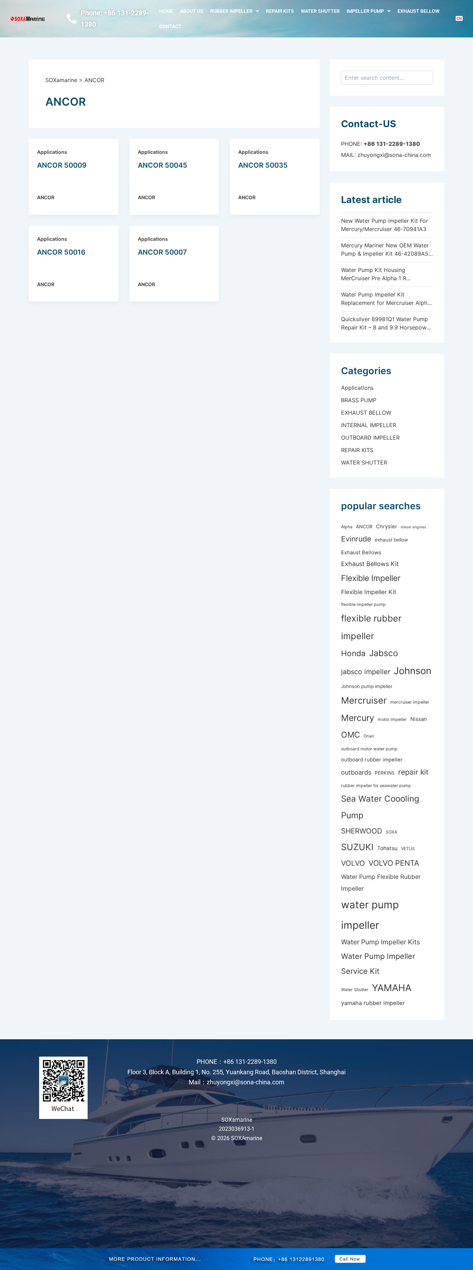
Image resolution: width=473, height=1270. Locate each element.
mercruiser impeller (409, 702)
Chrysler (386, 526)
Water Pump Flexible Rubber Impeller (381, 882)
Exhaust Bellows (361, 552)
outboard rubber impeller (372, 760)
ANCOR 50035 (263, 165)
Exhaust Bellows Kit (370, 563)
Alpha (346, 526)
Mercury (357, 718)
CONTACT (170, 26)
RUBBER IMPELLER (231, 11)
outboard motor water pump (369, 748)
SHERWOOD (361, 831)
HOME (166, 11)
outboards (356, 772)
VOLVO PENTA (393, 862)
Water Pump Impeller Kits (380, 942)
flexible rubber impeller (371, 627)
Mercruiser (364, 700)
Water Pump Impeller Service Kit (378, 964)
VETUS (408, 848)
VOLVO (353, 863)
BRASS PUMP (358, 400)
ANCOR (45, 197)
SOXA (391, 832)
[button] (234, 11)
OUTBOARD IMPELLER (370, 437)
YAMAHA (391, 988)
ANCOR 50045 (162, 165)
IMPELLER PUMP (365, 11)
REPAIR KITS (280, 11)
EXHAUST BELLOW (418, 11)
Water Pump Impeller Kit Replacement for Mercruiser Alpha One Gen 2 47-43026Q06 (385, 303)
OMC (350, 735)
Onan (369, 736)
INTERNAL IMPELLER (368, 425)
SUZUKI (357, 846)
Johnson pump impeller (366, 686)
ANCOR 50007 (162, 252)
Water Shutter (354, 989)
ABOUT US (191, 11)
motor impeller (392, 719)
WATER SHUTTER (320, 11)
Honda (353, 653)
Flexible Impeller (371, 578)
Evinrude (356, 539)
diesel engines (413, 527)
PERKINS (385, 773)
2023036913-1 (237, 1129)
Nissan (418, 719)
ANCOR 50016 (61, 252)
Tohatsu (387, 848)
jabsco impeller (365, 672)
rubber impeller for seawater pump (376, 785)
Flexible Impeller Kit (368, 592)
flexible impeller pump (363, 604)
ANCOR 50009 (62, 165)
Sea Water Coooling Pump (380, 807)
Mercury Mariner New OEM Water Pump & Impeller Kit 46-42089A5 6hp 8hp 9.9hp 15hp (385, 253)
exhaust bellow (391, 540)
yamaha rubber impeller (373, 1002)
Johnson (412, 671)
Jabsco (383, 653)
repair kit (413, 772)
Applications (52, 152)
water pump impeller (370, 915)
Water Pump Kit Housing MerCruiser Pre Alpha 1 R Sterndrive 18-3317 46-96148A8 (383, 278)
